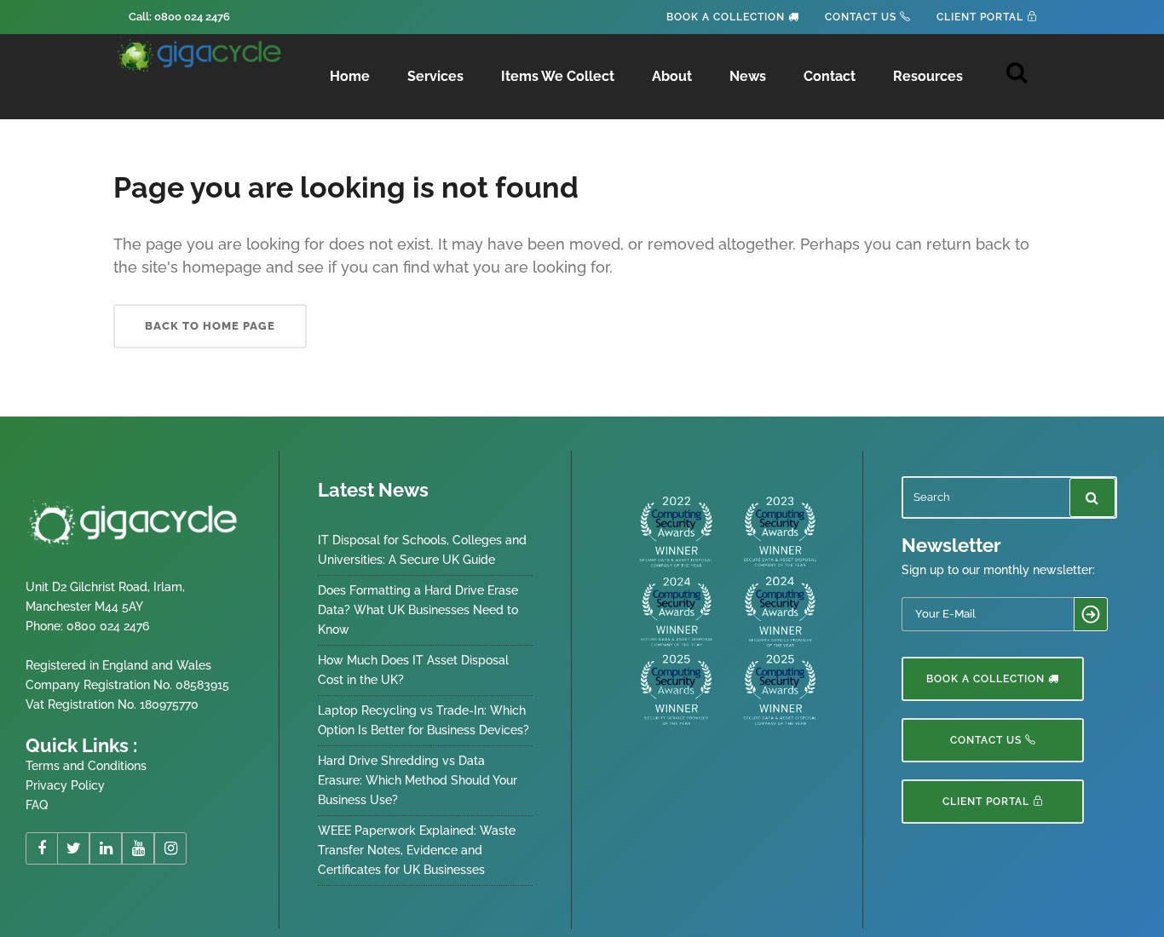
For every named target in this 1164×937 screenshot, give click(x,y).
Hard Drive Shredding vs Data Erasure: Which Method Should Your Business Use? (417, 780)
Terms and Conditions (86, 766)
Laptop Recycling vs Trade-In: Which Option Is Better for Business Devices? (423, 720)
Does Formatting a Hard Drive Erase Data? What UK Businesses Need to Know (418, 609)
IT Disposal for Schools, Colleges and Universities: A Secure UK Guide (422, 549)
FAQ (37, 805)
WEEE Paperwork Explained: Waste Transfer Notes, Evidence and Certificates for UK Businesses (417, 850)
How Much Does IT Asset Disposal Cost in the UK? (413, 670)
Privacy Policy (65, 785)
